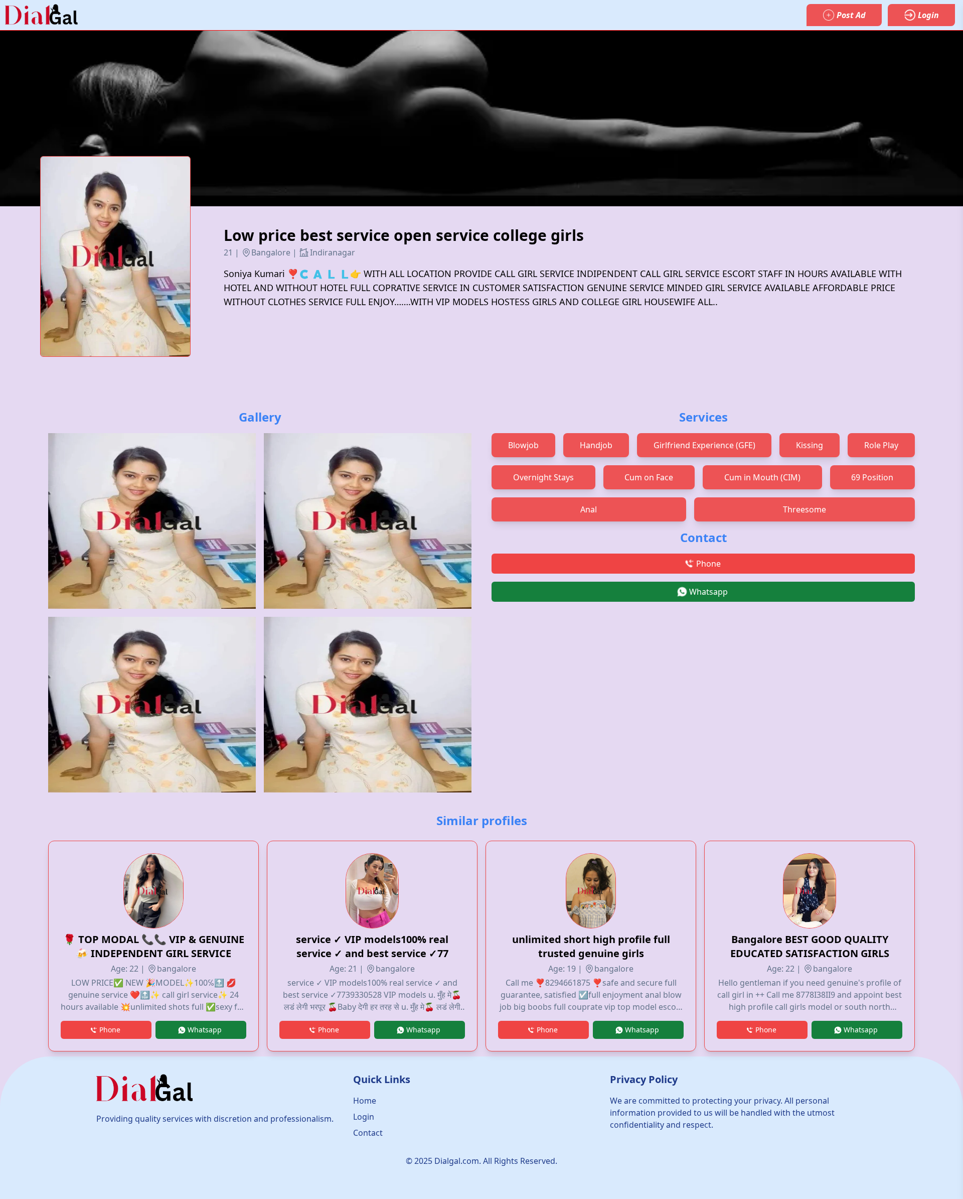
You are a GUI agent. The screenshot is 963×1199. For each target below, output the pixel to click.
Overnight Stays (543, 477)
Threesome (804, 509)
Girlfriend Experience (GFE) (704, 445)
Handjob (596, 445)
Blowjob (523, 445)
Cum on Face (648, 477)
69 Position (872, 477)
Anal (588, 509)
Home (364, 1100)
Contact (368, 1132)
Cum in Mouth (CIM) (762, 477)
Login (363, 1116)
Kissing (809, 445)
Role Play (881, 445)
